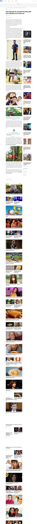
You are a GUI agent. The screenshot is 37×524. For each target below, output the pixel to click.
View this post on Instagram (14, 132)
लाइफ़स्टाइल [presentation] (24, 38)
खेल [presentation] (23, 84)
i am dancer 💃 (12, 136)
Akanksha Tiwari (8, 15)
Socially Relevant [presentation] (25, 54)
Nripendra (24, 43)
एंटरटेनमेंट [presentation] (24, 100)
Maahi (24, 58)
